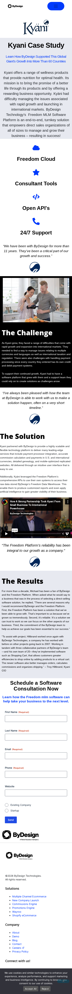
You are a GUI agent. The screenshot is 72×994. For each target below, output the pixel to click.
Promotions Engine (23, 907)
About (15, 932)
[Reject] (63, 981)
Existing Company (20, 804)
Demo (15, 936)
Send (11, 819)
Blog (14, 940)
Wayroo (16, 911)
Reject (45, 988)
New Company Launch (25, 900)
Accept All (31, 988)
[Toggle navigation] (55, 6)
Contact (16, 943)
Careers (17, 947)
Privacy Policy (20, 951)
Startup (14, 810)
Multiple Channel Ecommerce (29, 896)
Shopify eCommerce (24, 915)
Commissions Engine (24, 903)
